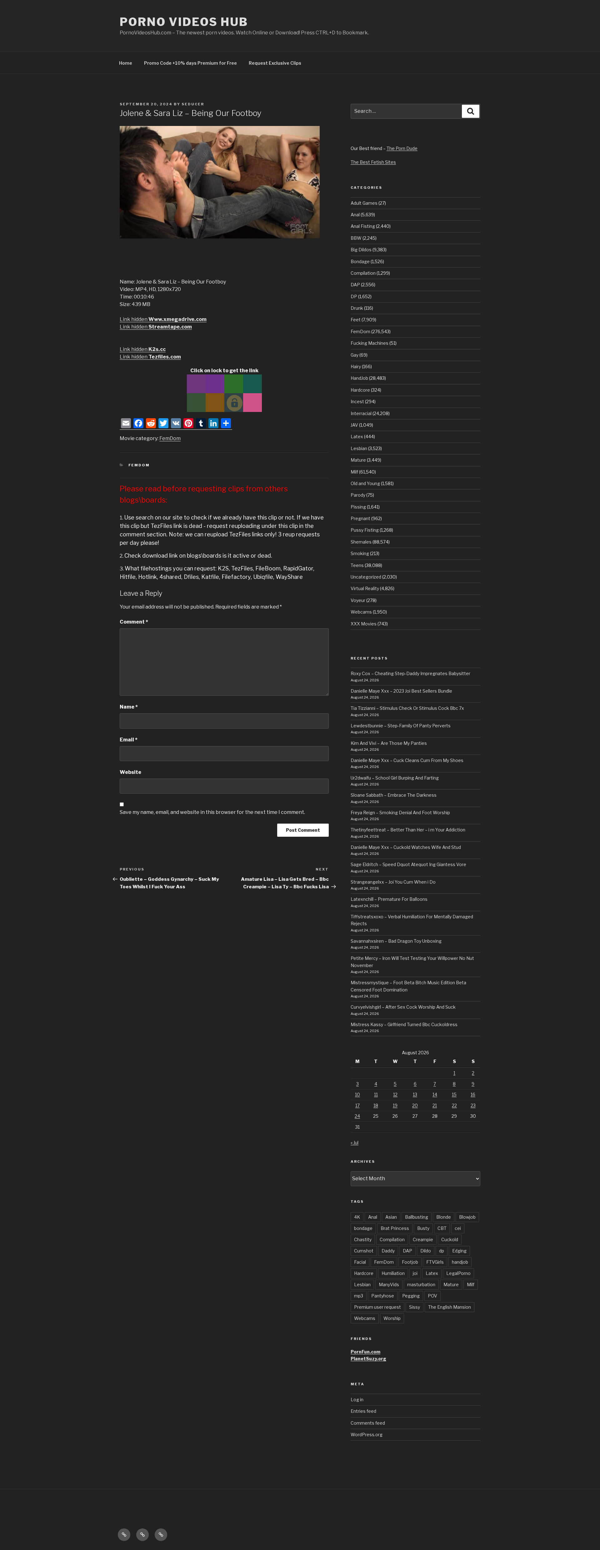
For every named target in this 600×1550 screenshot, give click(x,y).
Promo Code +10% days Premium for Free (190, 63)
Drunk (357, 308)
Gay (354, 355)
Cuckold (449, 1239)
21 (434, 1105)
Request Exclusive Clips (275, 63)
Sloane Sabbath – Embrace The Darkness (394, 795)
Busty (423, 1228)
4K (357, 1217)
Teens (357, 565)
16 (473, 1094)
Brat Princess (395, 1228)
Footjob (410, 1262)
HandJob (359, 378)
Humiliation (393, 1273)
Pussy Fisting (365, 530)
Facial (360, 1262)
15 (454, 1094)
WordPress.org (366, 1434)
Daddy (388, 1250)
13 (415, 1094)
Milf (354, 471)
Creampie (423, 1239)
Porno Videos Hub (184, 22)
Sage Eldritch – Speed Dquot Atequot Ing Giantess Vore (408, 864)
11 (376, 1094)
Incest (357, 401)
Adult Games (364, 203)
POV (432, 1295)
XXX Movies (364, 623)
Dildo (425, 1250)
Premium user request (377, 1307)
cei (458, 1228)
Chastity (363, 1239)
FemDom (170, 438)
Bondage (360, 261)
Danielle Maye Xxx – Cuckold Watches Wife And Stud (406, 847)
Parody (358, 495)
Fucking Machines (369, 343)
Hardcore (360, 390)
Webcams (361, 611)
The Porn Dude (402, 148)
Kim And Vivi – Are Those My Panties (389, 743)
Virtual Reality (365, 588)
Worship (392, 1318)
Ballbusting (416, 1217)
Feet (356, 319)
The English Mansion (449, 1307)
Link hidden (163, 319)
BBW (356, 238)
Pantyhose (382, 1295)
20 (415, 1105)
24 (357, 1116)
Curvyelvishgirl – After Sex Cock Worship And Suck (403, 1007)
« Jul (354, 1142)
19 (395, 1105)
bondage (363, 1228)
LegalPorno (458, 1273)
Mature (358, 460)
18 (375, 1105)
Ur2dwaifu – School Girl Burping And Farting (395, 777)
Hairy (356, 366)
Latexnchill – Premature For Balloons (389, 899)
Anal (355, 214)
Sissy (414, 1307)
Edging (459, 1250)
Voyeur (358, 600)
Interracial (361, 413)
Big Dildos (361, 249)
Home (125, 63)
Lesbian (359, 448)
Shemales (361, 541)
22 (454, 1105)
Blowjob (467, 1217)
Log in (357, 1399)
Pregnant (360, 518)
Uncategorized (366, 576)
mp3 (358, 1295)
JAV (354, 425)
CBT (442, 1228)
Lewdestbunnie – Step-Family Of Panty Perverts (401, 725)
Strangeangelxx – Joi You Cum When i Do (393, 882)
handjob (460, 1262)
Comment (134, 622)
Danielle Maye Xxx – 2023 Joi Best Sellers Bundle (401, 691)
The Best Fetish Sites (373, 162)
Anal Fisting (363, 226)
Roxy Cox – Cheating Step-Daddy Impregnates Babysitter (410, 673)
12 (395, 1094)
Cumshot (363, 1250)
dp (441, 1250)
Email (129, 740)
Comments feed (368, 1423)
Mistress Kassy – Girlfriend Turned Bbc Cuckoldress (404, 1024)
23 (473, 1105)
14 (434, 1094)
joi (415, 1273)
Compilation (363, 273)
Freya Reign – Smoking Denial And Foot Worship (400, 812)
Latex (357, 436)
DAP (355, 284)
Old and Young (365, 483)
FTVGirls (435, 1262)
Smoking (360, 553)
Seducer (193, 104)
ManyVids (389, 1284)
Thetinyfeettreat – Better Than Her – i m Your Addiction (408, 829)
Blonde (443, 1217)
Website (130, 772)
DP (354, 296)
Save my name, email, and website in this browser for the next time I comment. (212, 812)
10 (357, 1094)
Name (129, 707)
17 (357, 1105)
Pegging (411, 1295)
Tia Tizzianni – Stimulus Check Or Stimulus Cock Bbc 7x (407, 708)
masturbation (421, 1284)
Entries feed (363, 1411)
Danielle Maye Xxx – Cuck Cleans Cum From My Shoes (407, 760)
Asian (391, 1217)
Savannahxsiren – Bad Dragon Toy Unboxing (396, 941)
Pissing (358, 506)
